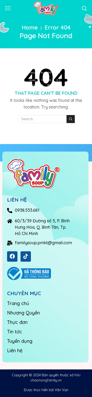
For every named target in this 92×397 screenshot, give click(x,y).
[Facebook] (12, 256)
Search (71, 119)
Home (30, 27)
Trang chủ (18, 303)
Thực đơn (17, 322)
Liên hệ (14, 350)
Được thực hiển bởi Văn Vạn (46, 390)
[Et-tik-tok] (26, 256)
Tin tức (14, 332)
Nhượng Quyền (23, 313)
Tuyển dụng (19, 341)
